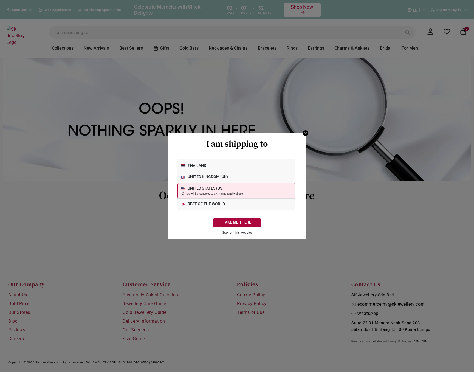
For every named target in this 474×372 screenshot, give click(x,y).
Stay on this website (237, 233)
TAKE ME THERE (237, 222)
